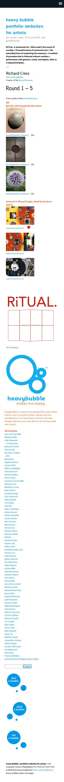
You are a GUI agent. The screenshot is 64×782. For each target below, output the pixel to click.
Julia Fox (8, 506)
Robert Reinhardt (12, 596)
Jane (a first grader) (12, 434)
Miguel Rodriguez (12, 606)
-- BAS (7, 456)
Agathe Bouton (11, 462)
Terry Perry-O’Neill (12, 584)
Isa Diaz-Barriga (11, 493)
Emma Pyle (9, 593)
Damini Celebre (11, 474)
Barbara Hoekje (11, 534)
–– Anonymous (11, 443)
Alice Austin (9, 449)
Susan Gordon (10, 518)
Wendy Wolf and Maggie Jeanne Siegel (21, 659)
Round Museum (26, 80)
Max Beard (9, 459)
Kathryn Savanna (12, 612)
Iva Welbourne (10, 649)
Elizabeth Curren (11, 487)
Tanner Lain (9, 543)
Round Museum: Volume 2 (17, 164)
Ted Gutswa (9, 527)
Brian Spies (9, 624)
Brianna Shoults (11, 618)
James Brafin (10, 465)
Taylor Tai (8, 634)
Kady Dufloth (10, 499)
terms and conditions (42, 770)
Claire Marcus (10, 556)
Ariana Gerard (10, 512)
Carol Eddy (9, 502)
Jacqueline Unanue (12, 640)
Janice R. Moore (11, 574)
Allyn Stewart (10, 630)
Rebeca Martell (10, 559)
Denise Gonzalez (11, 515)
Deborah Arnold (11, 446)
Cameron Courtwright (14, 481)
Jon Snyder (9, 621)
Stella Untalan (10, 643)
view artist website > (15, 77)
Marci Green (9, 524)
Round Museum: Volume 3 (17, 193)
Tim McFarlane (10, 562)
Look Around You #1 (15, 228)
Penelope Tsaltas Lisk (13, 549)
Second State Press (12, 590)
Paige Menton (10, 565)
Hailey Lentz (9, 546)
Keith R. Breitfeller (12, 468)
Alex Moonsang (11, 571)
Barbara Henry (10, 531)
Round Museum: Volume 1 (17, 135)
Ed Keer (7, 537)
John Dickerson (11, 496)
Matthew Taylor (11, 637)
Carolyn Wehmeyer (12, 646)
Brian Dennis (10, 490)
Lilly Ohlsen (9, 577)
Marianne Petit (10, 587)
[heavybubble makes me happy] (26, 407)
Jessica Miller (10, 568)
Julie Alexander (11, 440)
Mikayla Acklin (10, 437)
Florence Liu (9, 552)
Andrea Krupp (10, 540)
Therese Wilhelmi (11, 655)
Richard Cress (10, 484)
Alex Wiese (9, 652)
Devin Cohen (10, 477)
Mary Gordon (10, 521)
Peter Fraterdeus (11, 509)
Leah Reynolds (10, 599)
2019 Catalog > (12, 347)
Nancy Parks (9, 581)
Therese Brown (11, 471)
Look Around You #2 (15, 253)
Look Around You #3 (15, 278)
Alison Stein (9, 627)
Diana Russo (9, 609)
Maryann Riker (10, 602)
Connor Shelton (11, 615)
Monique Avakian (12, 452)
